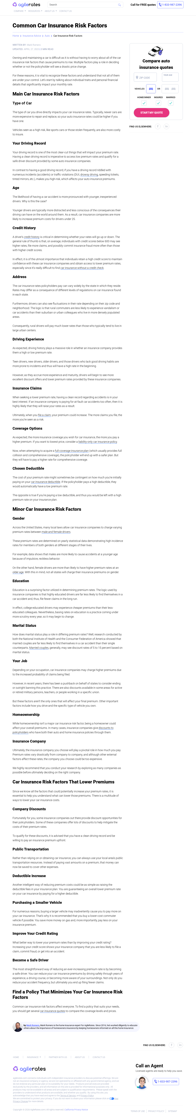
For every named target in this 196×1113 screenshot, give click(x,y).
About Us (50, 11)
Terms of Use (138, 1111)
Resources (34, 11)
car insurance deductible (45, 481)
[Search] (119, 5)
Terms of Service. (68, 1095)
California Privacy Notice (76, 1109)
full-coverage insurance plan (72, 450)
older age (18, 572)
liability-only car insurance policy (97, 441)
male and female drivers (56, 531)
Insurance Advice (32, 35)
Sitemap (172, 1111)
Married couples (39, 647)
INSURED (158, 97)
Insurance (33, 1057)
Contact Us (65, 11)
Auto (47, 35)
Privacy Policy (87, 1095)
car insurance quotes (52, 1011)
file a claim (44, 415)
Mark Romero (32, 1025)
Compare (19, 11)
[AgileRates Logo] (26, 5)
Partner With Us (58, 1057)
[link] (170, 4)
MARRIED (170, 97)
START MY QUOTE (151, 112)
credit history (32, 237)
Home (16, 35)
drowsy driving (89, 174)
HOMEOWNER (144, 97)
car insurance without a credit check (82, 267)
